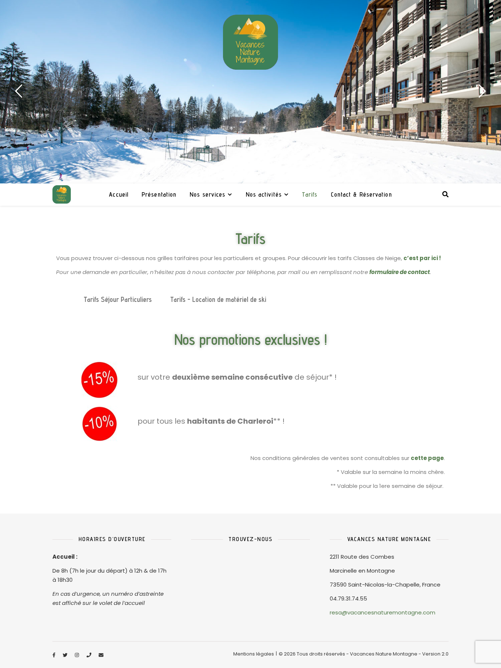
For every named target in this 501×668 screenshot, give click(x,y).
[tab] (65, 299)
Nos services (207, 194)
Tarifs (310, 194)
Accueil (118, 194)
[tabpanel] (250, 91)
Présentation (159, 194)
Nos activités (264, 194)
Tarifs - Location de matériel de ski (218, 299)
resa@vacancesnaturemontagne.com (382, 612)
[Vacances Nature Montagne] (250, 42)
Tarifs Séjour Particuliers (118, 299)
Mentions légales (253, 653)
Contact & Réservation (361, 194)
